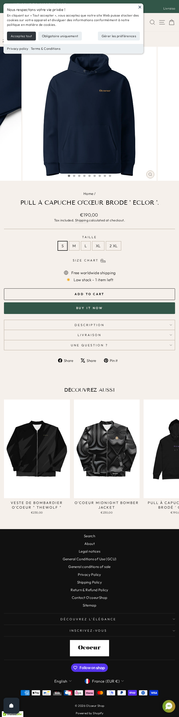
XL (98, 245)
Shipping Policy (89, 582)
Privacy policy (17, 49)
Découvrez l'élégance (88, 619)
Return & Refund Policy (89, 590)
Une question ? (89, 345)
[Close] (139, 6)
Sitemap (89, 605)
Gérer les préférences (119, 36)
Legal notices (89, 551)
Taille (89, 237)
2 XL (114, 245)
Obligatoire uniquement (60, 36)
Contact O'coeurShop (89, 597)
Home (88, 193)
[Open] (11, 706)
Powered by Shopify (89, 713)
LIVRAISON (89, 335)
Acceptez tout (21, 36)
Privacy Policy (89, 574)
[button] (168, 706)
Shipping (81, 220)
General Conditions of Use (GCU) (90, 559)
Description (89, 325)
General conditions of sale (89, 566)
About (89, 543)
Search (89, 536)
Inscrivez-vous (88, 630)
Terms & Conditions (45, 49)
